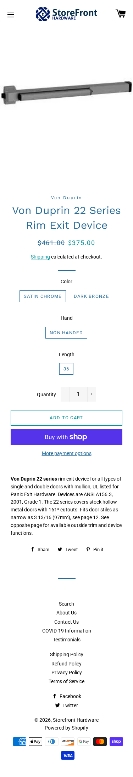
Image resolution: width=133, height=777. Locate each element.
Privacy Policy (66, 672)
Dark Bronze (91, 296)
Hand (67, 318)
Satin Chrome (43, 296)
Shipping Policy (66, 654)
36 (66, 369)
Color (66, 281)
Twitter (69, 705)
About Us (66, 613)
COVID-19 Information (66, 631)
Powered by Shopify (66, 728)
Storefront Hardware (76, 720)
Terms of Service (66, 681)
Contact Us (66, 622)
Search (66, 604)
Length (66, 354)
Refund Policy (66, 664)
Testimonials (67, 639)
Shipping (40, 257)
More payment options (67, 453)
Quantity (46, 394)
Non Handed (66, 332)
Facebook (70, 696)
